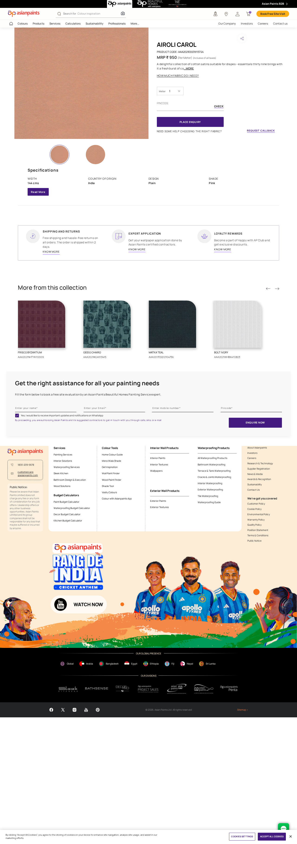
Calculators (73, 23)
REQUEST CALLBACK (261, 130)
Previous (268, 288)
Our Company (227, 23)
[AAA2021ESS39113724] (81, 83)
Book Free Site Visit (272, 14)
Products (38, 23)
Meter (162, 91)
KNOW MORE (51, 251)
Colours (23, 23)
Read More (38, 192)
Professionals (117, 23)
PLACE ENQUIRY (190, 122)
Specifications (43, 170)
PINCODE (162, 103)
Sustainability (94, 23)
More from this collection (52, 287)
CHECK (219, 106)
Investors (247, 23)
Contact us (280, 23)
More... (135, 23)
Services (54, 23)
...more (189, 68)
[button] (237, 14)
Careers (263, 23)
